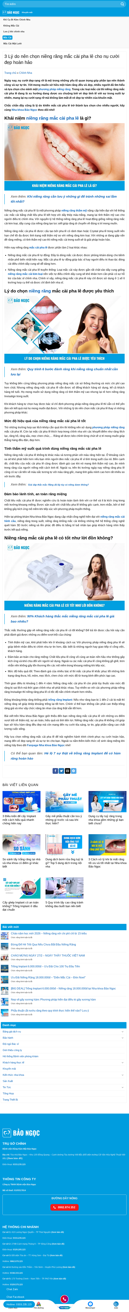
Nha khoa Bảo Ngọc (24, 109)
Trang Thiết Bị (10, 1099)
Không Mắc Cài (11, 25)
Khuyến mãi (27, 12)
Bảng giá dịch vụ (12, 1031)
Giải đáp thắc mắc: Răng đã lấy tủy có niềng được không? (59, 485)
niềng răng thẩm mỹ (74, 210)
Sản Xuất (8, 1081)
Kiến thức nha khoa (13, 1074)
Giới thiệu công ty (12, 1050)
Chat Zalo (12, 1289)
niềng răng (40, 291)
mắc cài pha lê (38, 247)
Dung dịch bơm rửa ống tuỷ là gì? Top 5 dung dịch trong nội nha (64, 863)
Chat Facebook (15, 1296)
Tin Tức (7, 1087)
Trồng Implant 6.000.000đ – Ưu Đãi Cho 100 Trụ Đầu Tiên (45, 966)
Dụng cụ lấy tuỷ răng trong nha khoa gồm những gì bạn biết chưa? (106, 820)
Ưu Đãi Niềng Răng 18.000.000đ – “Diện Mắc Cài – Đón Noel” (48, 977)
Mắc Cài (7, 37)
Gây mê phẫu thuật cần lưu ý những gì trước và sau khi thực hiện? (64, 820)
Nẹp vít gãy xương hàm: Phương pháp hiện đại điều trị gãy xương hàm (53, 999)
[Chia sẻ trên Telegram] (73, 771)
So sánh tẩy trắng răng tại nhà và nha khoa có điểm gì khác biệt (21, 863)
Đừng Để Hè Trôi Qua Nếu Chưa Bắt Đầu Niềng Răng (43, 944)
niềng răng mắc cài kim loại (25, 274)
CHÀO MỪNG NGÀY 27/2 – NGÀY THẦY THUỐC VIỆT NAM (48, 955)
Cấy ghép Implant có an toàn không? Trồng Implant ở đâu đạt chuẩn (20, 906)
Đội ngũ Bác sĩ (11, 1043)
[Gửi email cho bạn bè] (67, 771)
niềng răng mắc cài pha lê (52, 118)
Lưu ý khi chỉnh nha (13, 31)
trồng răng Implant (60, 699)
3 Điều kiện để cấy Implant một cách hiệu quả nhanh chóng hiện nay (19, 820)
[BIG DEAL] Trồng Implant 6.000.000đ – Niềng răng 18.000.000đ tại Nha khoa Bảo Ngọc (63, 988)
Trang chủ (10, 72)
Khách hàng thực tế (13, 1062)
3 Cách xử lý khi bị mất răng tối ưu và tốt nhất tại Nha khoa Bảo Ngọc (107, 863)
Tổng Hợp (8, 1093)
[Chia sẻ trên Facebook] (55, 771)
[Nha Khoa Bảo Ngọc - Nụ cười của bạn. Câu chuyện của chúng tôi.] (11, 12)
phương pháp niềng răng (54, 89)
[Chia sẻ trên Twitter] (61, 771)
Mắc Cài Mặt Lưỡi (12, 43)
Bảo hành (8, 1037)
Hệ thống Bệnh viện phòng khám (20, 1056)
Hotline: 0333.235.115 (19, 1304)
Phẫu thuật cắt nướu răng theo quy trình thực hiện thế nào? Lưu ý (50, 1010)
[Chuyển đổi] (123, 1032)
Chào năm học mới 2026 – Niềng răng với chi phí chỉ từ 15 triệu (49, 933)
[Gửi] (122, 4)
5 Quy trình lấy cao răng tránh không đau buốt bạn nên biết (64, 904)
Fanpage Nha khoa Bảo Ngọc (46, 745)
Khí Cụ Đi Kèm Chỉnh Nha (16, 19)
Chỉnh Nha (25, 72)
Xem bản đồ (15, 1158)
